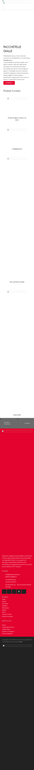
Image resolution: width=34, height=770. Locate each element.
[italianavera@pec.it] (3, 577)
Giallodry (17, 415)
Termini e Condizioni (8, 631)
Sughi (3, 599)
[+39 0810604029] (3, 580)
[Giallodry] (17, 292)
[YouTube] (14, 591)
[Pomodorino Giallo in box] (17, 99)
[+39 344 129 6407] (3, 582)
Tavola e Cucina (7, 614)
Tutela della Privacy (8, 627)
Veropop (4, 606)
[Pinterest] (24, 591)
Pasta (3, 612)
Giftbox (4, 610)
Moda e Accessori (7, 616)
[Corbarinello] (17, 130)
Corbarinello (17, 149)
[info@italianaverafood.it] (3, 574)
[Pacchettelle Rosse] (17, 159)
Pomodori (5, 603)
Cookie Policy (6, 629)
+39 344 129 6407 (10, 582)
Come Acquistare (7, 633)
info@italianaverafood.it (12, 574)
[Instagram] (4, 591)
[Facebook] (9, 591)
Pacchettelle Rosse (17, 282)
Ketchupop (5, 608)
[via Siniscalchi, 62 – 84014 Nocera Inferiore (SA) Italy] (3, 586)
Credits (20, 642)
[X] (19, 591)
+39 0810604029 (10, 579)
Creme (4, 601)
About (4, 625)
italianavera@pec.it (11, 576)
